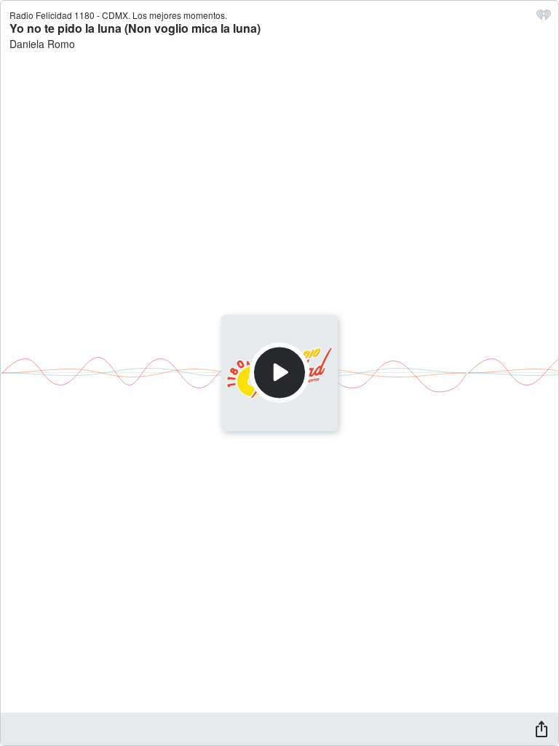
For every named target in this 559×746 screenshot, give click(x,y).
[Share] (541, 728)
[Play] (279, 373)
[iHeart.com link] (543, 18)
